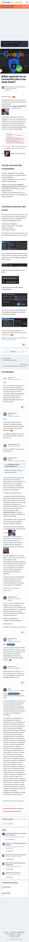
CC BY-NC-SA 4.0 (14, 938)
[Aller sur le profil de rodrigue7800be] (5, 445)
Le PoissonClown (12, 45)
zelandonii (10, 597)
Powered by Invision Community (14, 939)
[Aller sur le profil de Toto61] (5, 378)
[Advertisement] (14, 24)
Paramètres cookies (14, 936)
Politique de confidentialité (17, 932)
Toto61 (9, 377)
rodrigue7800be (12, 444)
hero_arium (10, 856)
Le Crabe (10, 837)
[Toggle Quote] (5, 464)
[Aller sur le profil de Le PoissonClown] (3, 87)
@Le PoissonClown (14, 693)
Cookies (19, 934)
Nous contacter (11, 934)
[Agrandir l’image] (14, 245)
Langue (5, 932)
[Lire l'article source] (14, 138)
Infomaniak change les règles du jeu (16, 854)
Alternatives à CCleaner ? (13, 872)
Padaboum (11, 823)
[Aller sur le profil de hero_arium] (3, 855)
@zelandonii (11, 644)
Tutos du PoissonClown (10, 43)
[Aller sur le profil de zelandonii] (5, 598)
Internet (7, 88)
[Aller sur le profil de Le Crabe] (3, 834)
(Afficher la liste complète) (20, 819)
